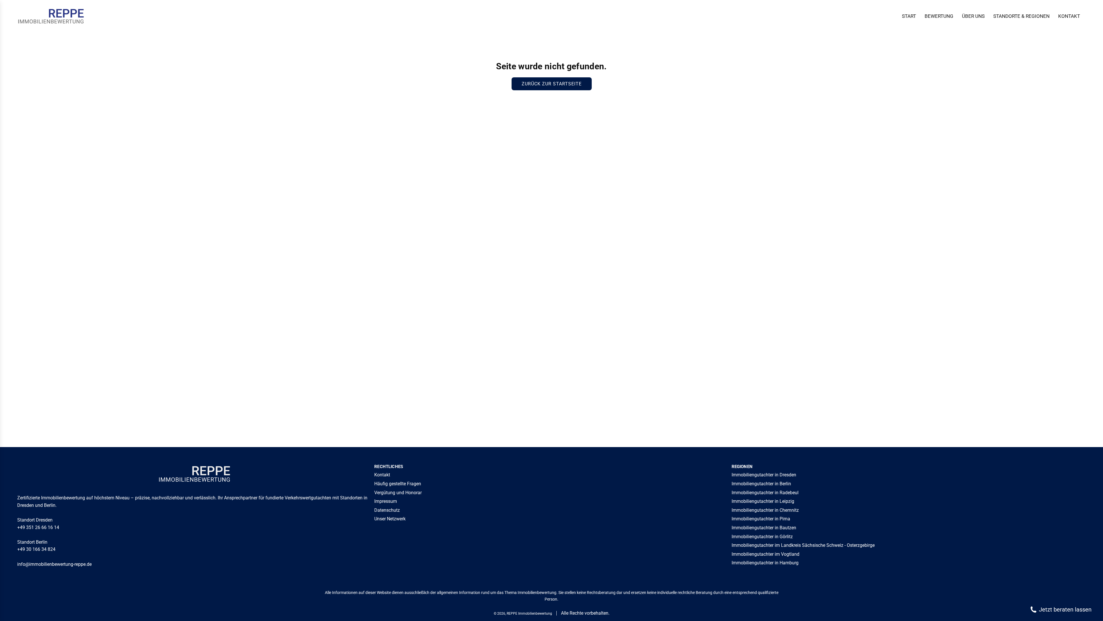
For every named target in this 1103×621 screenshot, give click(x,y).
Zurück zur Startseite (552, 84)
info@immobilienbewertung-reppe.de (54, 564)
